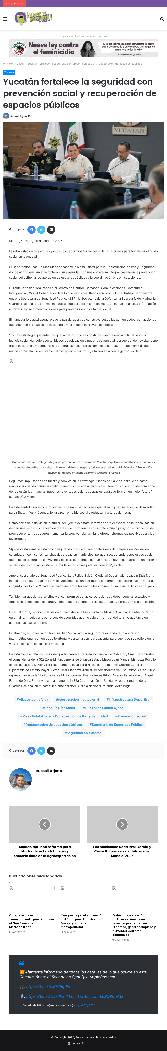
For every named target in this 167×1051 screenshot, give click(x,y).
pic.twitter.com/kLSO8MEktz (97, 996)
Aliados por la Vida (33, 699)
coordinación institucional (78, 699)
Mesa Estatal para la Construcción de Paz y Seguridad (65, 716)
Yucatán (20, 63)
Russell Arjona (18, 116)
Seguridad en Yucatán (84, 733)
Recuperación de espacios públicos (54, 724)
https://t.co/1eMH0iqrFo (48, 986)
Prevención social (132, 716)
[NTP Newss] (32, 18)
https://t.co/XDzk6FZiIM (48, 996)
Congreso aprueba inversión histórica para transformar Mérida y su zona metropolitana (82, 921)
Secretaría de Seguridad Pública (117, 724)
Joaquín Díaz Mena (60, 708)
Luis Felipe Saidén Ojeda (104, 708)
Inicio (9, 63)
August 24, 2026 (84, 1005)
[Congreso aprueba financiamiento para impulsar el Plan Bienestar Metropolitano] (32, 899)
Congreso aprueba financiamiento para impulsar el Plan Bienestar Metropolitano (31, 921)
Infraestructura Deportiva (129, 699)
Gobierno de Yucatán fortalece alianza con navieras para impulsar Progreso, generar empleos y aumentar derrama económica (134, 925)
